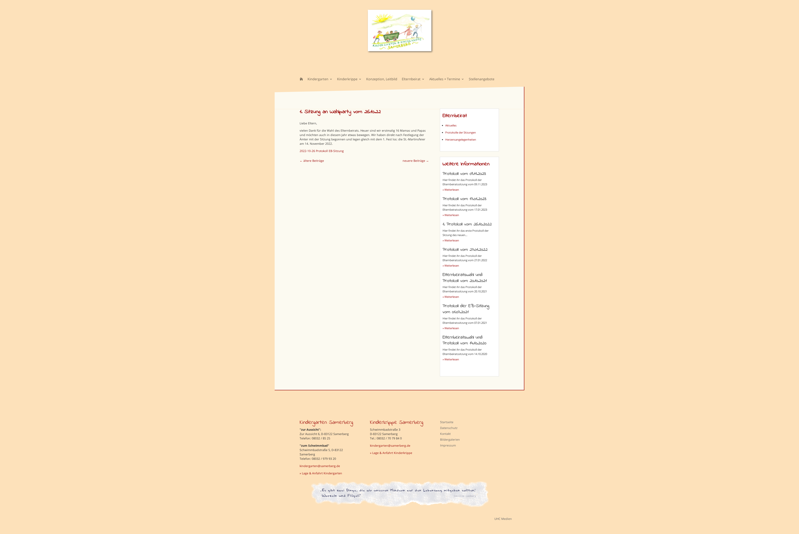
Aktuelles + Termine (444, 79)
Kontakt (445, 434)
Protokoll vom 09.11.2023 (464, 174)
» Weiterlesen (451, 190)
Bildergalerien (450, 439)
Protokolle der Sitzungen (460, 132)
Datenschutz (449, 428)
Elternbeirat (411, 79)
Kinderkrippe (347, 79)
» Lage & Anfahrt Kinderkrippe (391, 453)
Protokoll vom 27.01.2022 (465, 249)
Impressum (448, 445)
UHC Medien (500, 518)
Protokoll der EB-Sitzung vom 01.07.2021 (466, 309)
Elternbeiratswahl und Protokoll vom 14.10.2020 (464, 340)
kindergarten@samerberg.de (320, 466)
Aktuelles (451, 125)
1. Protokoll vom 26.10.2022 (467, 224)
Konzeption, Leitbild (381, 79)
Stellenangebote (481, 79)
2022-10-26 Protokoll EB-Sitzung (322, 151)
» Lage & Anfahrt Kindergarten (321, 473)
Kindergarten (318, 79)
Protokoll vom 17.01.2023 (464, 199)
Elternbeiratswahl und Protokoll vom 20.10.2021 (465, 278)
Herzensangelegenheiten (460, 139)
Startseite (446, 422)
